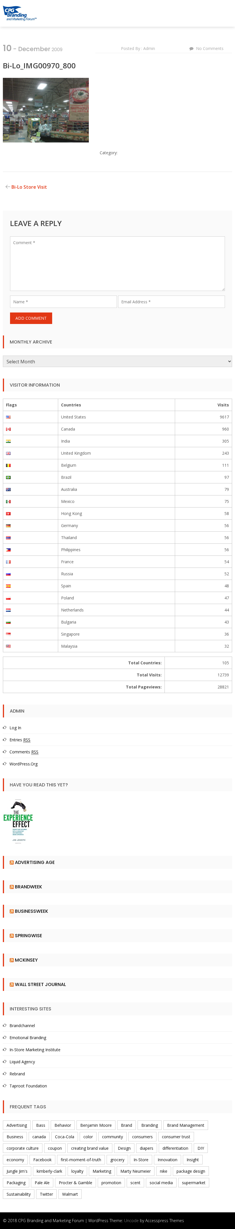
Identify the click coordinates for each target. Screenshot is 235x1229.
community (112, 1136)
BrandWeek (28, 886)
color (88, 1136)
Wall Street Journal (40, 984)
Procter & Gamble (75, 1182)
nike (163, 1171)
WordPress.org (23, 764)
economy (15, 1159)
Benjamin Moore (96, 1125)
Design (124, 1148)
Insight (193, 1159)
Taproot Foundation (28, 1086)
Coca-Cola (64, 1136)
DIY (200, 1148)
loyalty (77, 1171)
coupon (55, 1148)
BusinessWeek (31, 911)
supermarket (193, 1182)
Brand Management (185, 1125)
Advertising (17, 1125)
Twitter (46, 1194)
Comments (23, 752)
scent (135, 1182)
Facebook (42, 1159)
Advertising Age (35, 862)
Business (15, 1136)
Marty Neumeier (135, 1171)
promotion (111, 1182)
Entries (19, 739)
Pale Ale (42, 1182)
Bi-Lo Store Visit (29, 187)
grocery (117, 1159)
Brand (126, 1125)
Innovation (167, 1159)
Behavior (62, 1125)
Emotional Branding (27, 1037)
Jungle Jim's (17, 1171)
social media (161, 1182)
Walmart (70, 1194)
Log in (15, 727)
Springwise (28, 935)
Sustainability (19, 1194)
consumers (142, 1136)
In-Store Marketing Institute (34, 1049)
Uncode (131, 1220)
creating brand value (90, 1148)
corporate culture (23, 1148)
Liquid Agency (22, 1061)
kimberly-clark (49, 1171)
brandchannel (22, 1025)
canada (39, 1136)
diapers (146, 1148)
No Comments (210, 48)
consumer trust (176, 1136)
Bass (40, 1125)
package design (191, 1171)
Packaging (16, 1182)
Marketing (102, 1171)
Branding (149, 1125)
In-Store (141, 1159)
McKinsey (26, 960)
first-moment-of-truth (81, 1159)
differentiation (175, 1148)
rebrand (17, 1073)
